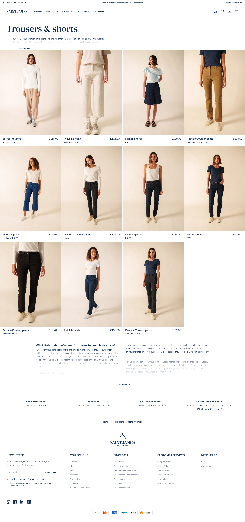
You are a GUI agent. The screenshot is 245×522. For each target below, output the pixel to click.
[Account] (229, 12)
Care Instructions (165, 475)
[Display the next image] (56, 123)
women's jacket (162, 368)
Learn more (138, 3)
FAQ (202, 405)
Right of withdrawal (166, 470)
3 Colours (191, 142)
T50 (171, 131)
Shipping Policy (164, 462)
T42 (30, 131)
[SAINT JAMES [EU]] (17, 11)
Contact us (206, 466)
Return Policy (163, 466)
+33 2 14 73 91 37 (213, 409)
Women (73, 462)
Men (72, 466)
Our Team (118, 483)
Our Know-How (121, 466)
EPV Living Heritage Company (127, 470)
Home (105, 421)
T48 (46, 131)
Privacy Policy (164, 479)
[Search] (215, 12)
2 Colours (68, 142)
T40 (25, 131)
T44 (35, 131)
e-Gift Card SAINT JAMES (81, 488)
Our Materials (120, 479)
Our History (119, 462)
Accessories (75, 475)
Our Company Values (123, 488)
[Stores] (222, 12)
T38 (20, 131)
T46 (40, 131)
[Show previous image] (4, 123)
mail (224, 405)
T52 (235, 131)
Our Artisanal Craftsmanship (126, 475)
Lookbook (74, 483)
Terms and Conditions (167, 483)
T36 (15, 131)
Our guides (75, 479)
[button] (233, 3)
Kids (72, 470)
